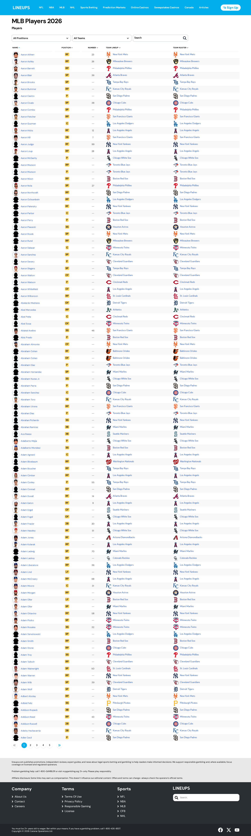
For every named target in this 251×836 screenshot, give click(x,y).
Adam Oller (26, 599)
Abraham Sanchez (30, 392)
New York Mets (120, 54)
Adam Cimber (28, 475)
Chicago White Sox (122, 158)
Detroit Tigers (120, 303)
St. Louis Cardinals (122, 296)
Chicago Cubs (119, 103)
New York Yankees (122, 144)
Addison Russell (29, 723)
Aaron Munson (28, 165)
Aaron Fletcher (28, 116)
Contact (20, 801)
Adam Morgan (28, 592)
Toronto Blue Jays (121, 165)
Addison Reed (28, 716)
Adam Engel (27, 509)
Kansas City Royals (122, 89)
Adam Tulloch (28, 661)
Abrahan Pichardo (30, 420)
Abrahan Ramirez (29, 427)
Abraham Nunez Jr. (30, 378)
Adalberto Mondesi (30, 447)
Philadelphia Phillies (122, 68)
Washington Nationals (123, 462)
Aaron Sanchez (28, 254)
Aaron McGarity (29, 158)
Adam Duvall (27, 496)
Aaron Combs (28, 109)
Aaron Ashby (27, 61)
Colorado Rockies (121, 558)
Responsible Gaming (78, 806)
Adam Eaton (27, 503)
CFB (122, 811)
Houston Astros (120, 227)
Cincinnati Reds (120, 282)
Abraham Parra (28, 385)
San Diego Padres (121, 96)
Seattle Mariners (121, 434)
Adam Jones (27, 537)
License (69, 811)
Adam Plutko (27, 620)
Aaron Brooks (28, 82)
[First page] (14, 745)
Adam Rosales (28, 627)
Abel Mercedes (28, 309)
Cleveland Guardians (123, 261)
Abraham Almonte (30, 344)
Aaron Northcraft (29, 192)
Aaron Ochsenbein (30, 199)
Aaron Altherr (28, 54)
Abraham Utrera (29, 406)
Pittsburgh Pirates (121, 703)
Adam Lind (26, 572)
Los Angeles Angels (122, 130)
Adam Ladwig (28, 551)
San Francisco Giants (123, 117)
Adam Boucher (28, 468)
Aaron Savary (28, 261)
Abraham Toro (28, 399)
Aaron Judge (27, 144)
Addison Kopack (29, 710)
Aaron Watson (28, 282)
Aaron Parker (27, 213)
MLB (123, 806)
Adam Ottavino (28, 613)
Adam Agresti (28, 454)
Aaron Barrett (28, 68)
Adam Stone (27, 647)
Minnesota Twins (121, 248)
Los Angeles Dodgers (123, 123)
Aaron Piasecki (28, 227)
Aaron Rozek (27, 234)
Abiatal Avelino (28, 330)
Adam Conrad (28, 489)
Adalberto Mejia (29, 440)
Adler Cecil (26, 737)
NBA (123, 801)
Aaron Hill (26, 137)
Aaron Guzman (28, 123)
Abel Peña (26, 316)
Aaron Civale (27, 102)
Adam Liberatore (29, 565)
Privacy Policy (73, 801)
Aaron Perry (27, 220)
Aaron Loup (27, 151)
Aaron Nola (26, 185)
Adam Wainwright (30, 668)
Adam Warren (28, 675)
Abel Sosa (26, 323)
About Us (20, 796)
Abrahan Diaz (27, 413)
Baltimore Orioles (121, 351)
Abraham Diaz (28, 365)
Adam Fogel (27, 516)
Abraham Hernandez (31, 371)
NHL (122, 816)
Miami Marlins (120, 372)
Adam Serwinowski (30, 634)
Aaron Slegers (28, 268)
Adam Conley (28, 482)
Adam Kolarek (28, 544)
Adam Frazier (27, 523)
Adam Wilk (26, 682)
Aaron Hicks (27, 130)
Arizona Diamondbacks (124, 537)
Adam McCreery (29, 578)
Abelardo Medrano (30, 302)
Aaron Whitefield (29, 289)
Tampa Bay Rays (121, 82)
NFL (122, 796)
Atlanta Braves (120, 75)
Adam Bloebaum (29, 461)
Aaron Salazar (28, 247)
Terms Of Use (73, 796)
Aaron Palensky (29, 206)
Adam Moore (27, 585)
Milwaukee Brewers (122, 61)
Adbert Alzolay (28, 696)
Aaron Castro (28, 96)
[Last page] (59, 745)
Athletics (117, 310)
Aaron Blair (26, 75)
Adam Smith (27, 641)
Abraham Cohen (29, 351)
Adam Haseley (28, 530)
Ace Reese (26, 434)
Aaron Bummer (28, 89)
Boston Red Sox (120, 179)
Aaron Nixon (27, 178)
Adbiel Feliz (26, 703)
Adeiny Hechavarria (31, 730)
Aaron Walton (28, 275)
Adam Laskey (28, 558)
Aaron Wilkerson (29, 296)
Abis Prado (26, 337)
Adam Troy (26, 654)
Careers (20, 806)
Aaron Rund (27, 240)
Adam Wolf (26, 689)
